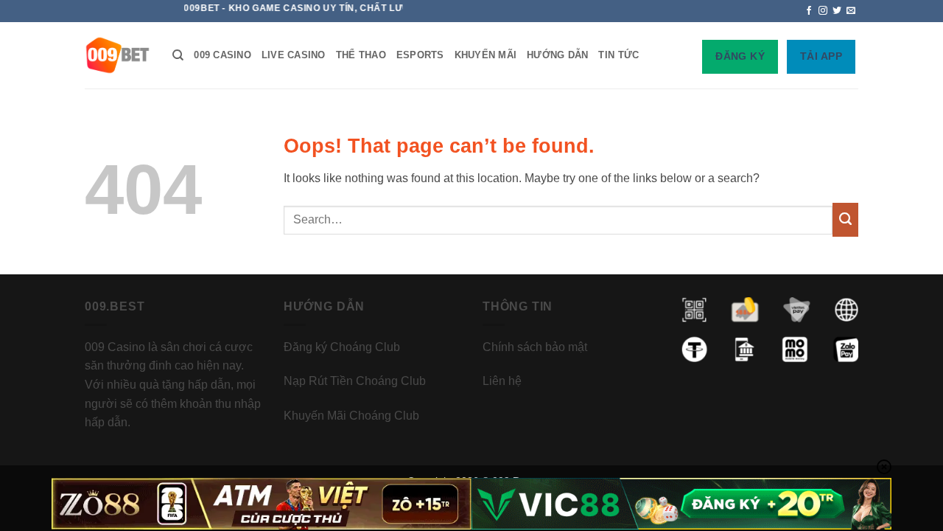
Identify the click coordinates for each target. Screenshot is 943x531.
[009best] (117, 55)
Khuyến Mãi (486, 54)
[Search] (177, 55)
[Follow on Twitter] (836, 11)
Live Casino (294, 54)
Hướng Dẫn (557, 54)
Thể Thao (361, 54)
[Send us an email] (850, 11)
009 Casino (222, 54)
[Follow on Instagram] (822, 11)
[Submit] (845, 220)
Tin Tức (618, 54)
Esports (420, 54)
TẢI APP (821, 56)
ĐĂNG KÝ (740, 56)
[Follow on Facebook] (808, 11)
